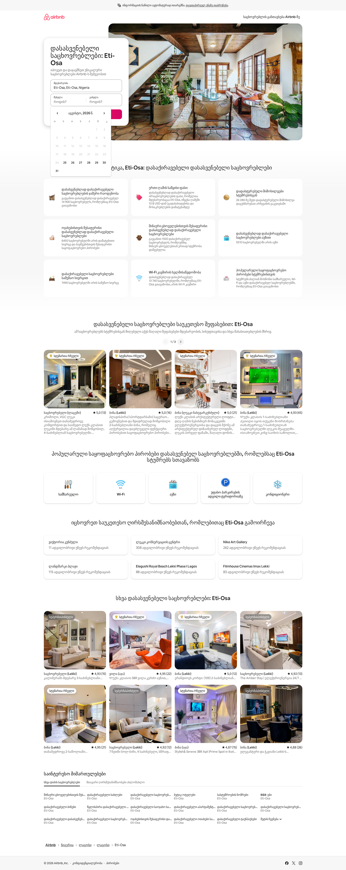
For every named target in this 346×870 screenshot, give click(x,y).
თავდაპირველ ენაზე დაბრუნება (207, 5)
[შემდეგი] (180, 342)
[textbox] (68, 101)
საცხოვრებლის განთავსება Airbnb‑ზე (271, 17)
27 (80, 162)
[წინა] (165, 342)
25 (64, 162)
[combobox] (86, 87)
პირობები (112, 863)
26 (72, 162)
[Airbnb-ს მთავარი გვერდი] (54, 17)
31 (57, 171)
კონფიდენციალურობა (87, 863)
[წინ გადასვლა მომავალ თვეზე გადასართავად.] (104, 113)
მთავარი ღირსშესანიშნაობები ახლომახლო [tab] (115, 782)
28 (88, 162)
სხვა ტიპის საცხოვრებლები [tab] (62, 782)
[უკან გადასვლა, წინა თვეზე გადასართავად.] (57, 113)
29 (96, 162)
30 (104, 162)
